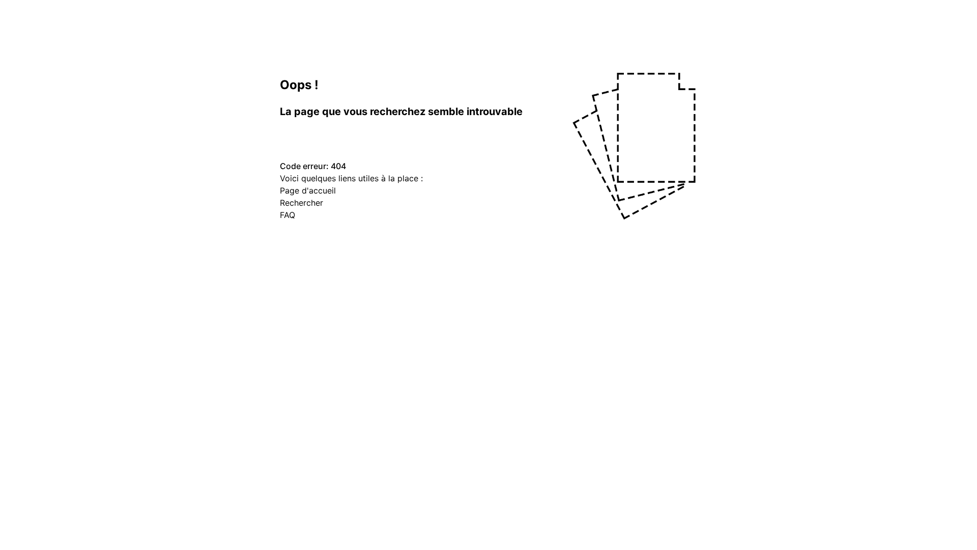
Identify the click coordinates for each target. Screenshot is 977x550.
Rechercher (301, 203)
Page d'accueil (308, 190)
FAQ (287, 215)
